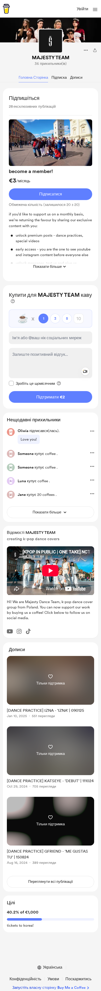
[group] (50, 195)
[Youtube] (10, 631)
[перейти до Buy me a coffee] (6, 9)
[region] (50, 184)
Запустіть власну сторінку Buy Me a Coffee (49, 987)
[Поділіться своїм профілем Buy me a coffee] (95, 50)
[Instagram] (19, 631)
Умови (53, 979)
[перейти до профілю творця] (50, 41)
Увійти (82, 9)
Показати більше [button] (47, 266)
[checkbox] (32, 383)
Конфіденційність (25, 979)
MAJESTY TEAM (50, 57)
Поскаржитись (78, 979)
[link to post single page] (50, 688)
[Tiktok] (28, 631)
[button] (95, 9)
